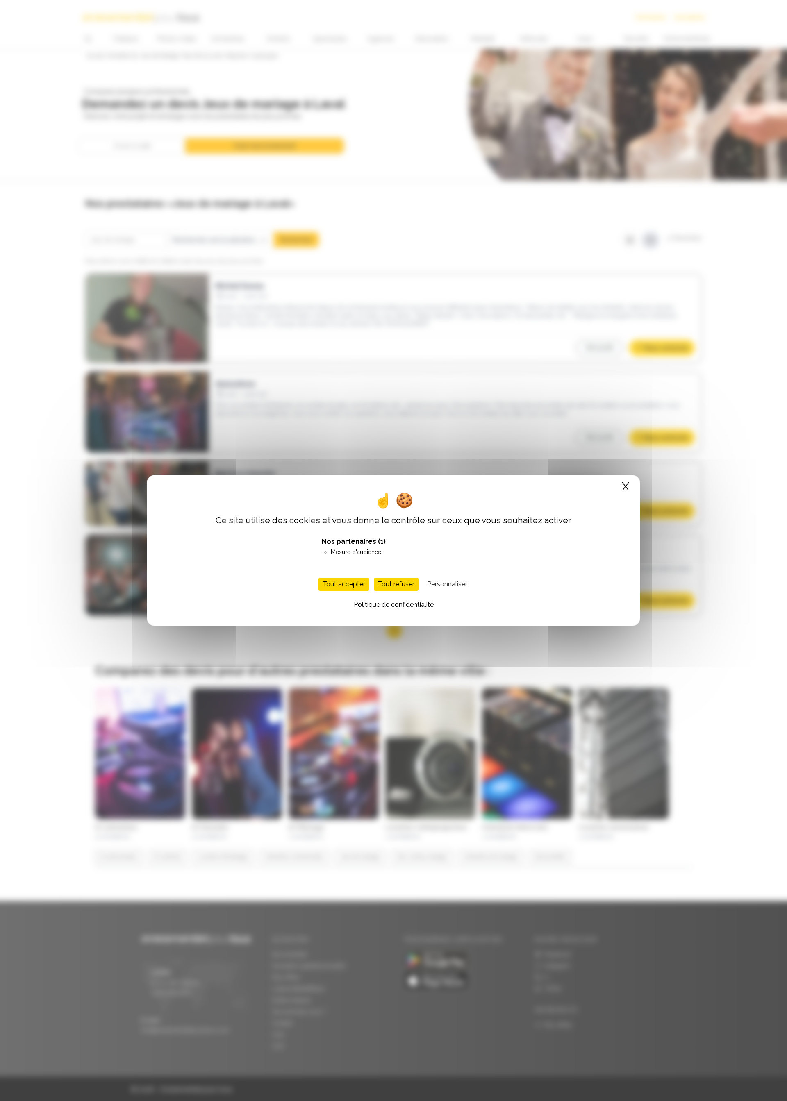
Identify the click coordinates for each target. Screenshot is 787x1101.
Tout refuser (396, 584)
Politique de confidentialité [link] (394, 604)
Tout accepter (344, 584)
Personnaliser (447, 584)
